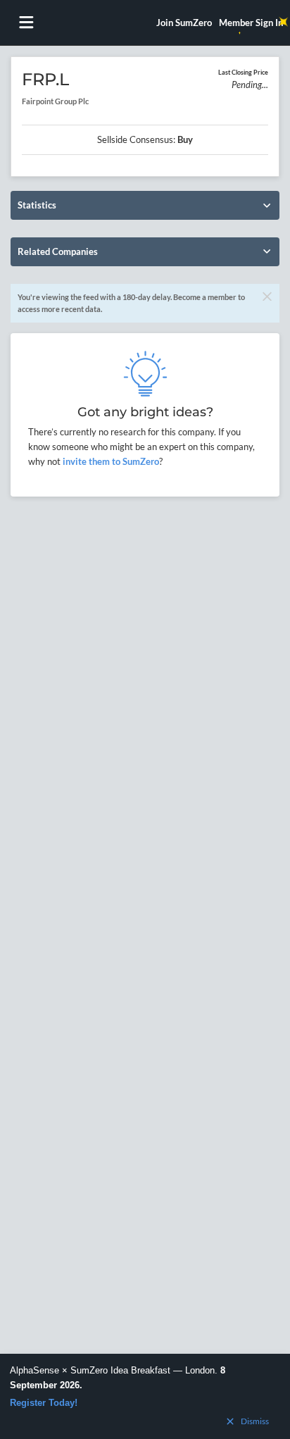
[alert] (145, 1396)
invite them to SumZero (110, 461)
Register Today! (43, 1402)
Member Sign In (251, 22)
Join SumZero (184, 22)
